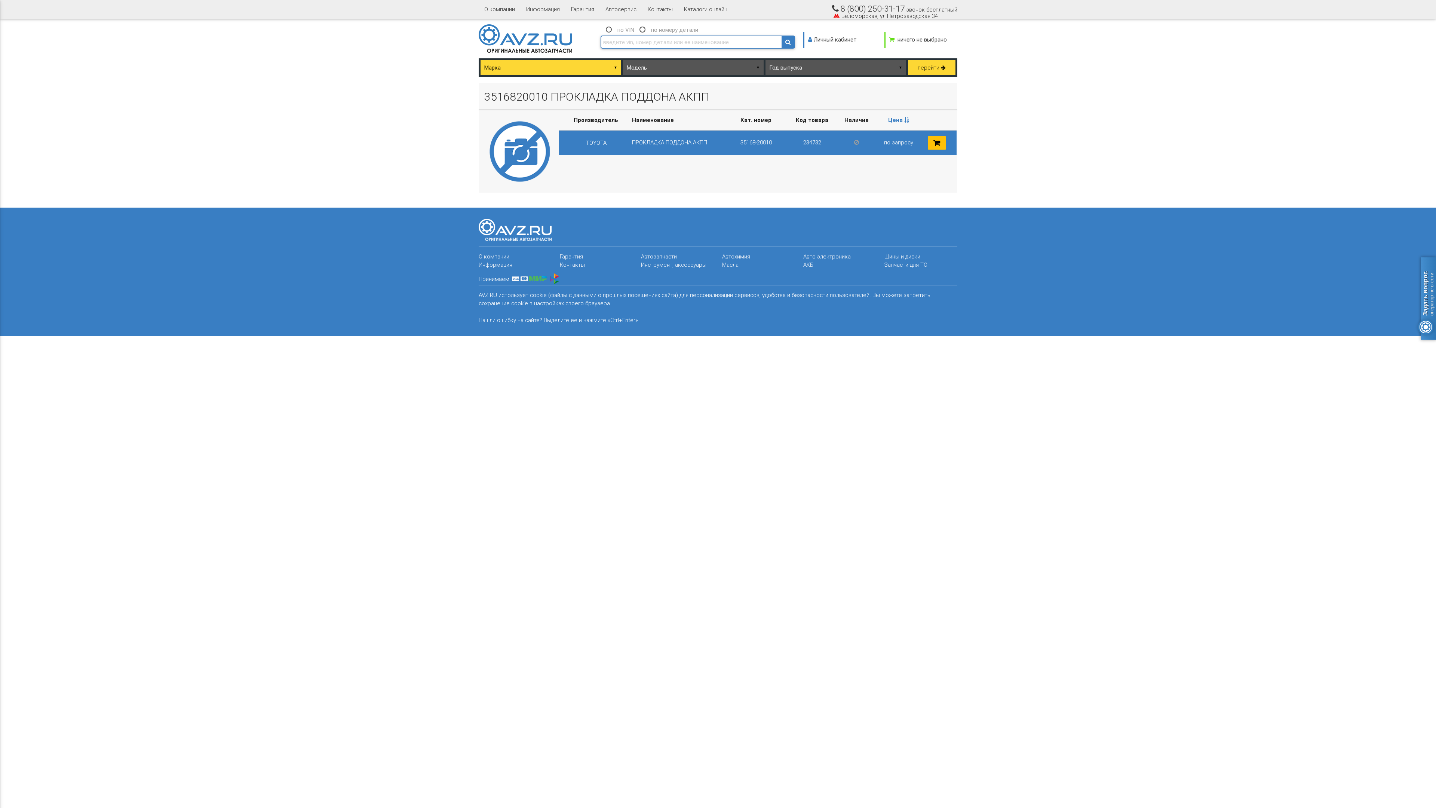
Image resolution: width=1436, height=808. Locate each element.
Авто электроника (827, 256)
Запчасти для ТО (905, 264)
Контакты (660, 9)
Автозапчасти (659, 256)
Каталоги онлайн (705, 9)
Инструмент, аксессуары (673, 264)
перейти (929, 67)
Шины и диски (902, 256)
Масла (730, 264)
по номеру (674, 29)
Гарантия (582, 9)
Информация (543, 9)
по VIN (625, 29)
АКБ (808, 264)
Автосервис (620, 9)
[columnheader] (898, 120)
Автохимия (736, 256)
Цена (896, 119)
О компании (499, 9)
